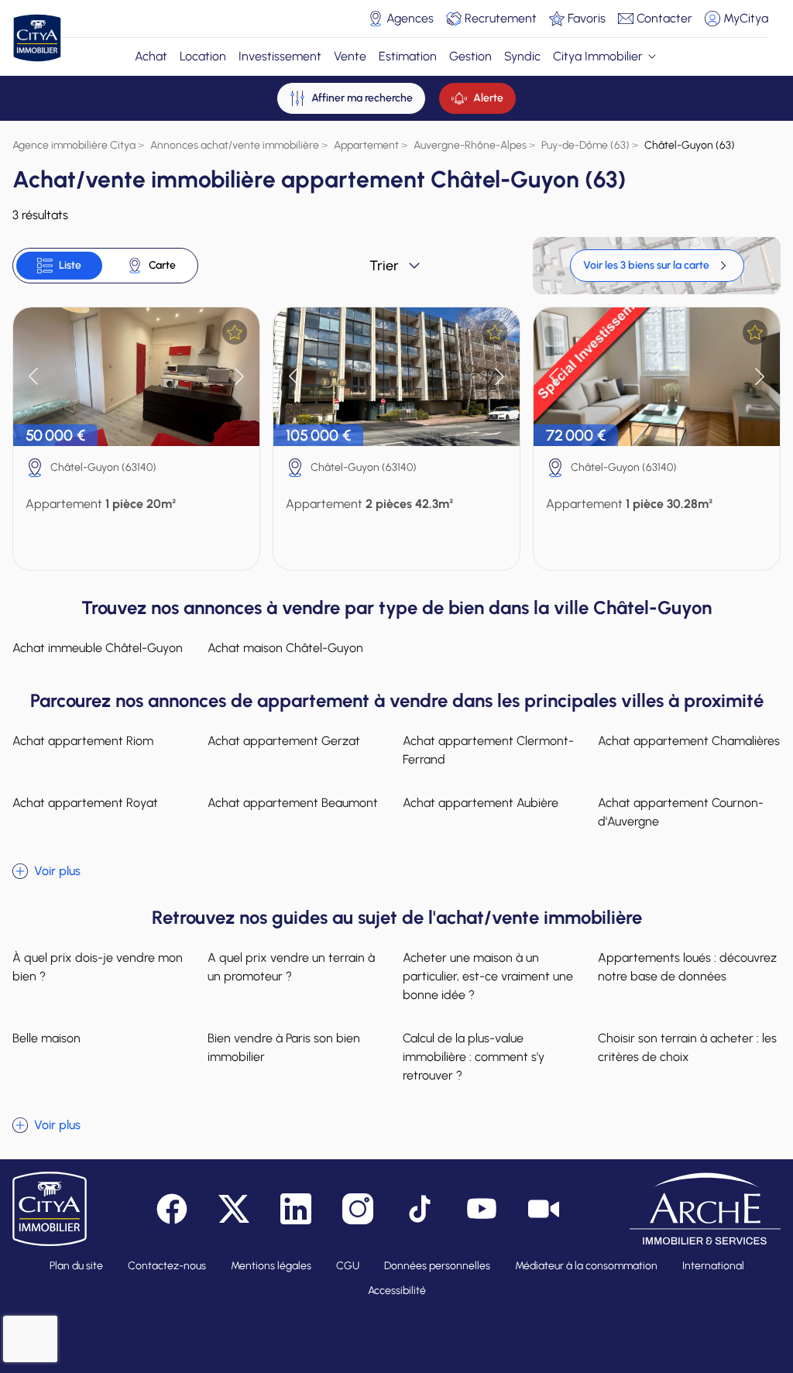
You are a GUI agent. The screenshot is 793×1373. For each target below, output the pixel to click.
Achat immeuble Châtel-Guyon (97, 647)
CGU (347, 1265)
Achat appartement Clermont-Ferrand (488, 750)
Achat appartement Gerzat (284, 740)
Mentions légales (271, 1265)
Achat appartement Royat (85, 802)
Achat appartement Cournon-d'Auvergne (681, 812)
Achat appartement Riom (82, 740)
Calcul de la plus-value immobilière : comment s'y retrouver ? (473, 1057)
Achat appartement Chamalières (689, 740)
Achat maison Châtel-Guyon (285, 647)
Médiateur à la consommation (586, 1265)
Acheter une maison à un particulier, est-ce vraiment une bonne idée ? (488, 976)
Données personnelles (437, 1265)
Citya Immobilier (598, 56)
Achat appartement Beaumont (293, 802)
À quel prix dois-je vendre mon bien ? (97, 966)
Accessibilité (397, 1290)
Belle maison (46, 1038)
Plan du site (76, 1265)
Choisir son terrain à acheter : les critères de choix (687, 1047)
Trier (384, 265)
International (713, 1265)
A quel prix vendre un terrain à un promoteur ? (291, 966)
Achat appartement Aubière (480, 802)
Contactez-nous (167, 1265)
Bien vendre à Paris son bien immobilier (284, 1047)
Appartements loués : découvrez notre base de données (687, 966)
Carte (162, 265)
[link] (657, 265)
